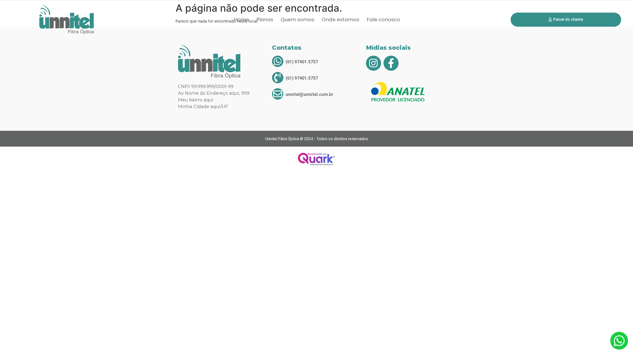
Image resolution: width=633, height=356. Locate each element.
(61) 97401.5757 (302, 61)
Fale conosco (383, 19)
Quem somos (297, 19)
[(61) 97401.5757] (277, 61)
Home (241, 19)
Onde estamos (340, 19)
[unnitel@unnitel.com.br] (277, 94)
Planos (264, 19)
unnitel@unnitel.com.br (309, 94)
